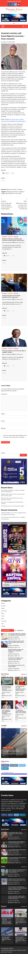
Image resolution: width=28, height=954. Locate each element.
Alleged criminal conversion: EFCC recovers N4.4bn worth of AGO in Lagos (16, 642)
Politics (10, 236)
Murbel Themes (7, 952)
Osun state (18, 193)
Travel (2, 623)
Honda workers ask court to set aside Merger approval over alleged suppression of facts (21, 921)
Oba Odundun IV (10, 193)
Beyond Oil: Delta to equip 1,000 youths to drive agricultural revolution (15, 651)
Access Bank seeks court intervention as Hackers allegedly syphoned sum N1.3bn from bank (17, 871)
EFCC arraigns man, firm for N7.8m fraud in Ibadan (12, 506)
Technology (3, 621)
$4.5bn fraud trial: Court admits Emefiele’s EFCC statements (11, 296)
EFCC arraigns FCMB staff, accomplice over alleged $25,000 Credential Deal (17, 634)
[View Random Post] (23, 26)
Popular (14, 189)
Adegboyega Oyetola (12, 191)
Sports (2, 618)
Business (9, 189)
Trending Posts (19, 630)
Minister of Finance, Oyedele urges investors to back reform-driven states (13, 239)
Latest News (4, 610)
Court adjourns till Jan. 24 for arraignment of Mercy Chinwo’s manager (21, 688)
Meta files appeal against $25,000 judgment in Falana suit (6, 938)
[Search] (26, 26)
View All (23, 674)
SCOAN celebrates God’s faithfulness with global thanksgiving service (6, 712)
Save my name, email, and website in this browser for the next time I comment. (15, 436)
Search (3, 453)
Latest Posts (6, 630)
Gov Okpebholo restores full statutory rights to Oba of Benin (21, 711)
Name (3, 414)
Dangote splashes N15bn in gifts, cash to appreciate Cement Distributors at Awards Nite (21, 939)
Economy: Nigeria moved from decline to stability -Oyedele (14, 351)
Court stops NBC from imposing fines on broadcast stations (17, 858)
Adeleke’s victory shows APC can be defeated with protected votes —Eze (16, 879)
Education (3, 605)
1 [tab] (13, 23)
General (3, 608)
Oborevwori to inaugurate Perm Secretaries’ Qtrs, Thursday (15, 658)
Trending (19, 189)
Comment (4, 394)
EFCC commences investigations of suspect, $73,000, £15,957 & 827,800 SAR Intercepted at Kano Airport (17, 888)
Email (3, 421)
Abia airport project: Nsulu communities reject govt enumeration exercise (7, 688)
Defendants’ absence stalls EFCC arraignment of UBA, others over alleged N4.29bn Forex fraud (6, 921)
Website (3, 428)
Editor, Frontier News (9, 42)
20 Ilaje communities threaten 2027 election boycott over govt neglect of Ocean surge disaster (16, 897)
